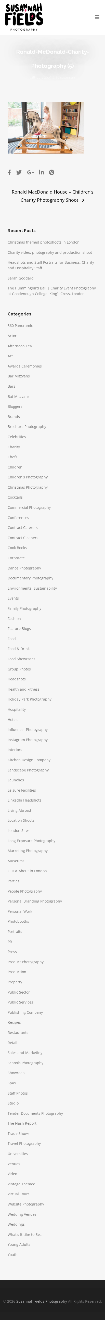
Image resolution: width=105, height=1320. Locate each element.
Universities (18, 1153)
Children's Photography (28, 477)
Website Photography (26, 1204)
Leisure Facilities (22, 790)
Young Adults (19, 1244)
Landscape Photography (28, 770)
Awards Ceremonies (25, 366)
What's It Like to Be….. (26, 1234)
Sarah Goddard (21, 278)
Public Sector (19, 992)
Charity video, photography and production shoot (50, 252)
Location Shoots (21, 820)
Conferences (18, 517)
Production (17, 971)
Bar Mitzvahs (19, 376)
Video (12, 1173)
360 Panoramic (20, 325)
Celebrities (17, 436)
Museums (16, 860)
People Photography (25, 891)
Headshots (17, 679)
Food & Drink (19, 648)
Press (12, 951)
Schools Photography (25, 1062)
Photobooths (18, 921)
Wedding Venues (22, 1214)
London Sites (19, 830)
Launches (16, 780)
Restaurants (18, 1032)
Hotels (13, 719)
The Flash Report (22, 1123)
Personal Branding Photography (35, 901)
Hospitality (17, 709)
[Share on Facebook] (9, 172)
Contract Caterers (23, 527)
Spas (12, 1083)
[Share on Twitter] (19, 172)
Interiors (15, 749)
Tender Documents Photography (35, 1113)
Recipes (14, 1022)
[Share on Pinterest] (51, 172)
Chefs (12, 456)
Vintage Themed (21, 1184)
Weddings (16, 1224)
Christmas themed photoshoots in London (44, 242)
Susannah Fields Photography (41, 1301)
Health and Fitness (24, 689)
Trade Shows (19, 1133)
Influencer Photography (28, 729)
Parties (13, 881)
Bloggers (15, 406)
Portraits (15, 931)
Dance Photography (24, 568)
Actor (12, 335)
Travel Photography (24, 1143)
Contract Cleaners (23, 537)
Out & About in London (27, 870)
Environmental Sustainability (32, 588)
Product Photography (26, 961)
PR (10, 941)
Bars (11, 386)
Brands (14, 416)
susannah (67, 77)
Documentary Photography (30, 578)
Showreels (16, 1072)
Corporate (16, 557)
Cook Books (17, 547)
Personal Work (20, 911)
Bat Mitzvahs (19, 396)
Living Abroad (19, 810)
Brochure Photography (27, 426)
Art (10, 355)
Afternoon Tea (20, 346)
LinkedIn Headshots (24, 800)
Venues (14, 1163)
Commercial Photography (29, 507)
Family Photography (24, 608)
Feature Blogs (19, 628)
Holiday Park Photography (29, 699)
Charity (14, 447)
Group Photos (19, 669)
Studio (13, 1103)
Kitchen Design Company (29, 759)
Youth (13, 1254)
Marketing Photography (28, 850)
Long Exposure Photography (31, 840)
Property (15, 982)
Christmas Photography (28, 487)
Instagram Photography (28, 739)
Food (12, 638)
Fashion (14, 618)
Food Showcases (21, 658)
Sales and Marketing (25, 1052)
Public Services (20, 1002)
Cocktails (15, 497)
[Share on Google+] (30, 172)
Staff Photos (18, 1093)
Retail (12, 1042)
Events (13, 598)
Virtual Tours (19, 1193)
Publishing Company (25, 1012)
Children (15, 467)
